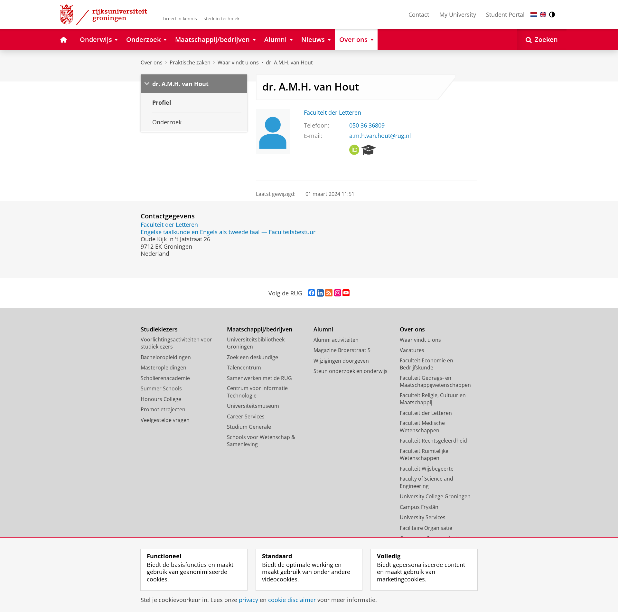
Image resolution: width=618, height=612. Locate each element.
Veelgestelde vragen (165, 420)
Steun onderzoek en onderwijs (351, 371)
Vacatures (412, 350)
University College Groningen (435, 496)
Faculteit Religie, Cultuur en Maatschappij (433, 399)
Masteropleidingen (163, 367)
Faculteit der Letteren (332, 112)
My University (457, 14)
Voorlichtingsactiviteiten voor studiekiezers (176, 343)
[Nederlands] (533, 14)
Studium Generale (249, 426)
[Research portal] (368, 150)
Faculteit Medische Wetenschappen (422, 426)
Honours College (161, 399)
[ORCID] (354, 150)
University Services (422, 517)
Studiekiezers (159, 329)
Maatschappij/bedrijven (259, 329)
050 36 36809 (367, 125)
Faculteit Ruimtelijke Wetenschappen (424, 454)
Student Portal (505, 14)
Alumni (323, 329)
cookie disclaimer (292, 600)
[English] (543, 14)
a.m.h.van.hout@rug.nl (380, 135)
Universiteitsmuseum (253, 405)
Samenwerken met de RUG (259, 378)
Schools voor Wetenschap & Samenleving (261, 441)
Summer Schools (161, 388)
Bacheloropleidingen (166, 357)
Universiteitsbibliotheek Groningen (256, 343)
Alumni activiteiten (336, 339)
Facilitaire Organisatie (426, 527)
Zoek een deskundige (252, 357)
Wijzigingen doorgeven (341, 360)
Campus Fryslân (419, 507)
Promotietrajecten (163, 409)
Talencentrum (244, 367)
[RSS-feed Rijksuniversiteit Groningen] (328, 293)
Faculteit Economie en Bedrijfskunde (426, 364)
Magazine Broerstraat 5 (342, 350)
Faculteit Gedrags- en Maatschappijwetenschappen (435, 381)
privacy (248, 600)
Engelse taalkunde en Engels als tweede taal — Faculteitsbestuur (228, 232)
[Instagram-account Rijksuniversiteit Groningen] (337, 293)
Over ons (152, 62)
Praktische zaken (190, 62)
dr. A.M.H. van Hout (289, 62)
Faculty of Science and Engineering (426, 482)
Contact (418, 14)
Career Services (246, 416)
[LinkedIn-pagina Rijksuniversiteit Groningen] (320, 293)
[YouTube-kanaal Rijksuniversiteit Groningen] (346, 293)
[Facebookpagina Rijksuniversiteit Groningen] (311, 293)
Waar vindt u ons (238, 62)
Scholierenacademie (165, 378)
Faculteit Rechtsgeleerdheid (433, 440)
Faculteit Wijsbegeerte (427, 468)
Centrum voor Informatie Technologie (257, 392)
